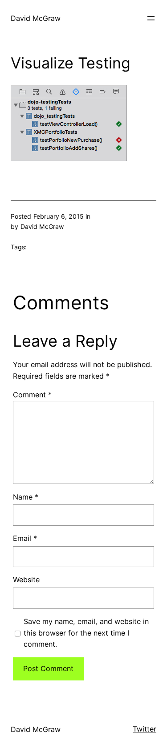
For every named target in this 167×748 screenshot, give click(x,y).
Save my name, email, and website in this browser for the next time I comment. (86, 633)
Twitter (144, 728)
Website (26, 579)
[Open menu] (151, 18)
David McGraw (36, 18)
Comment (32, 394)
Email (25, 538)
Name (25, 496)
